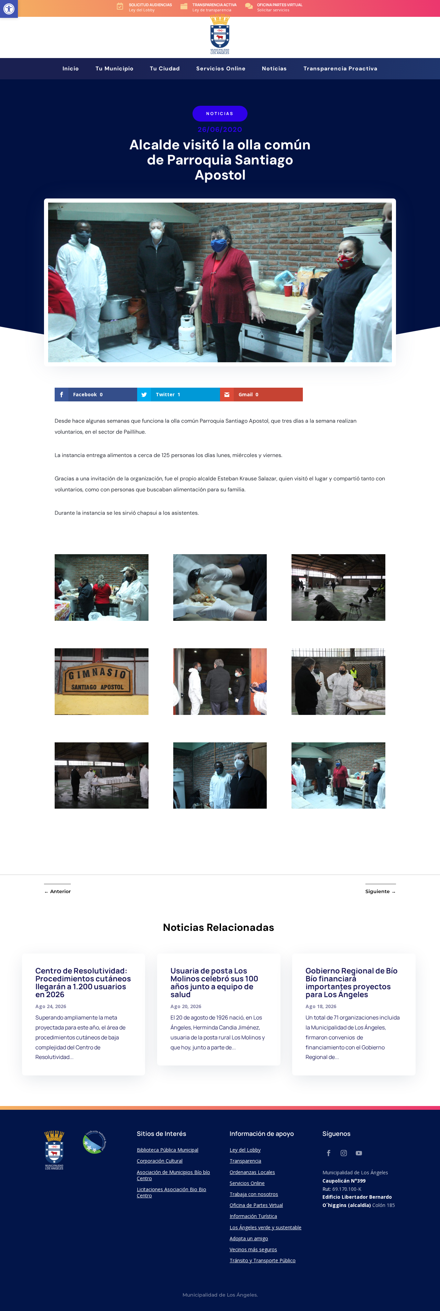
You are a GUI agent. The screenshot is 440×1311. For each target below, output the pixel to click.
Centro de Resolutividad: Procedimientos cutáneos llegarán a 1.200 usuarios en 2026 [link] (83, 983)
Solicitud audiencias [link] (150, 4)
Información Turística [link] (253, 1216)
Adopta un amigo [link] (249, 1238)
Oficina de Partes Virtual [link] (256, 1205)
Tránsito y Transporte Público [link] (263, 1260)
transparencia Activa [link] (214, 4)
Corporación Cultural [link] (160, 1161)
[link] (9, 9)
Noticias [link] (274, 69)
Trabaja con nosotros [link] (254, 1194)
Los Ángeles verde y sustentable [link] (265, 1227)
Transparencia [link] (245, 1161)
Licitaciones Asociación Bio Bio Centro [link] (171, 1192)
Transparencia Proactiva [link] (340, 69)
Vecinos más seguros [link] (253, 1249)
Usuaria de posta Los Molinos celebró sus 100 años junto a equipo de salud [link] (214, 983)
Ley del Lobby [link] (245, 1150)
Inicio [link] (71, 69)
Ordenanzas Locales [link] (252, 1172)
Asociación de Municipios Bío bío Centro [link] (173, 1175)
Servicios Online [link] (221, 69)
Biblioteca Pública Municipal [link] (167, 1150)
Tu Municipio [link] (115, 69)
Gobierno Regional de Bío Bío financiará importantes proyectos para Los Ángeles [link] (352, 983)
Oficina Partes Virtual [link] (279, 4)
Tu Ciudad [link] (165, 69)
